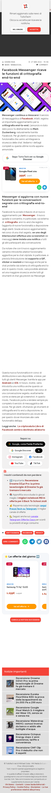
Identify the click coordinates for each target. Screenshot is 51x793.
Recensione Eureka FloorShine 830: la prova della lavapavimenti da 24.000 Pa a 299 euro (30, 698)
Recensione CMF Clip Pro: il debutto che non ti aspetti (29, 750)
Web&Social (16, 65)
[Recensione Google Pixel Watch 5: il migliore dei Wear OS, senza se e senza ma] (10, 711)
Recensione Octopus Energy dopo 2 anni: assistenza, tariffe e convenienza (28, 738)
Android (6, 383)
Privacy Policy (9, 787)
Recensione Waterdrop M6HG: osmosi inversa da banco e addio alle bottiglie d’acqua (29, 725)
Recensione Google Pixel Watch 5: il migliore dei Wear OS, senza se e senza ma (30, 711)
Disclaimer (36, 787)
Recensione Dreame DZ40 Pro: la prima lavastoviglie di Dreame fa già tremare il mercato (29, 683)
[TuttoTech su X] (38, 450)
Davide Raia (10, 62)
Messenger (29, 215)
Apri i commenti (10, 542)
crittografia (11, 222)
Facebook (27, 118)
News (7, 65)
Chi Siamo (9, 784)
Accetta (34, 29)
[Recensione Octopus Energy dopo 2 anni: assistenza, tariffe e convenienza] (10, 738)
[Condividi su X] (39, 541)
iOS (16, 383)
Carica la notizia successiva (25, 620)
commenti (43, 65)
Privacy (39, 533)
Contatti (19, 784)
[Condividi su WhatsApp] (39, 187)
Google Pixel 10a (28, 171)
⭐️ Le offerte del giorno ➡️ (22, 556)
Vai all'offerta (28, 181)
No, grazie (18, 29)
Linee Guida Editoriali (35, 784)
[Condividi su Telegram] (44, 187)
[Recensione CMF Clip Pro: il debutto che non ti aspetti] (10, 750)
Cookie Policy (23, 787)
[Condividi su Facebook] (46, 541)
